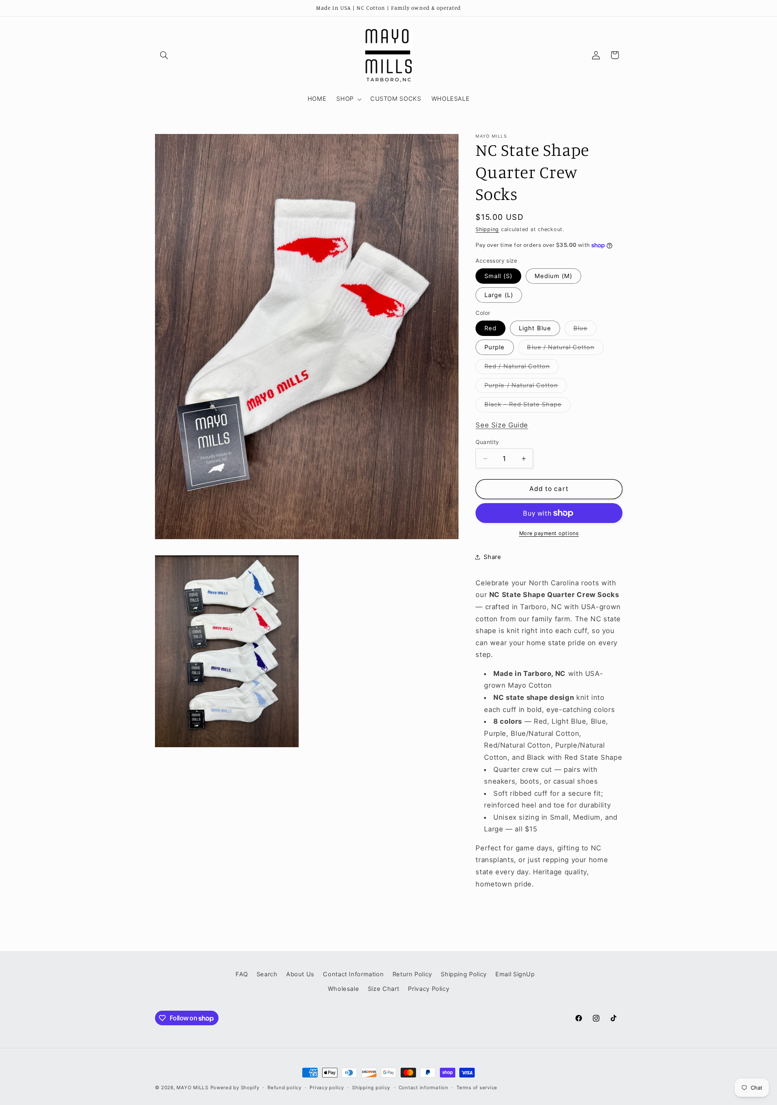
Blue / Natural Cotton (565, 349)
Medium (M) (554, 276)
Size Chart (383, 988)
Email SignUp (515, 974)
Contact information (423, 1087)
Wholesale (343, 988)
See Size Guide (502, 425)
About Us (300, 974)
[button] (164, 55)
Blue (585, 330)
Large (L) (498, 295)
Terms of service (476, 1087)
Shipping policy (371, 1087)
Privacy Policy (428, 988)
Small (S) (498, 276)
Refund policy (284, 1087)
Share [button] (492, 557)
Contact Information (353, 974)
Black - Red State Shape (527, 406)
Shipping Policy (463, 974)
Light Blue (535, 328)
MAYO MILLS (192, 1087)
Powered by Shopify (234, 1087)
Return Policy (412, 974)
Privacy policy (327, 1087)
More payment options (549, 533)
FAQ (242, 974)
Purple (494, 347)
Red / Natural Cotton (521, 368)
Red (490, 328)
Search (267, 974)
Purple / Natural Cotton (525, 387)
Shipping (487, 229)
